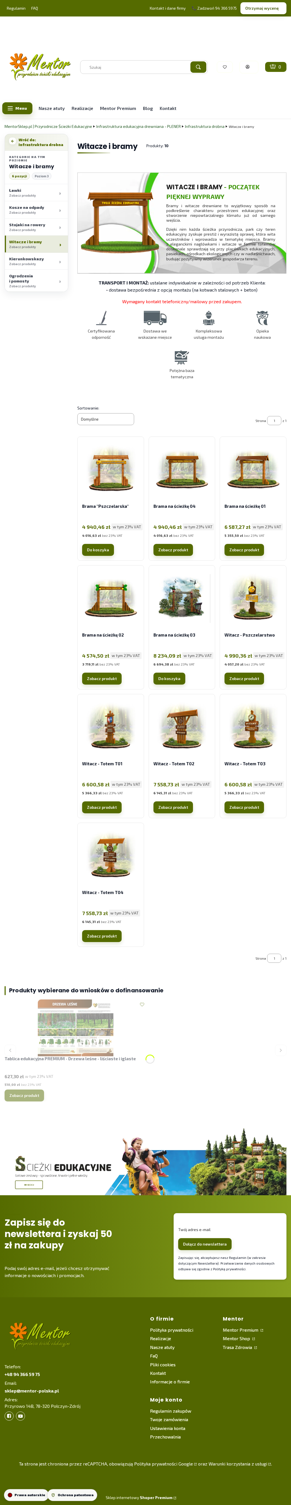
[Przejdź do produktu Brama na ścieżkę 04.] (182, 469)
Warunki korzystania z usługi (238, 1463)
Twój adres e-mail (194, 1229)
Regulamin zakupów (170, 1410)
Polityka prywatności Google (163, 1463)
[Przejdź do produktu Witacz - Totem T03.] (253, 727)
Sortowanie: (88, 408)
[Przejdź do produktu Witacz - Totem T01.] (110, 727)
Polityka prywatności (171, 1330)
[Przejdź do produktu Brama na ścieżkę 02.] (110, 598)
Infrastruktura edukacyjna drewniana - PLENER (138, 126)
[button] (198, 67)
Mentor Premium (241, 1330)
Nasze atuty (162, 1347)
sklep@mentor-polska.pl (32, 1390)
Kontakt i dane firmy (168, 8)
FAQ (34, 8)
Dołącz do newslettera (205, 1244)
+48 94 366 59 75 (22, 1374)
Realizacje (160, 1338)
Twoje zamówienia (169, 1419)
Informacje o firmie (170, 1381)
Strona (260, 421)
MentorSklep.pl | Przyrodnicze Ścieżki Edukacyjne (48, 126)
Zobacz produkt (173, 549)
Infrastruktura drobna (205, 126)
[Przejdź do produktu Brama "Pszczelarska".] (110, 469)
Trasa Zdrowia (238, 1347)
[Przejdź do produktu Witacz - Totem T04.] (110, 856)
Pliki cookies (163, 1364)
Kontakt (158, 1373)
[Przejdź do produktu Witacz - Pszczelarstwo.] (253, 598)
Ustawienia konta (167, 1428)
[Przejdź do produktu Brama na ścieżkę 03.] (182, 598)
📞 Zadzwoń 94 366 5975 (214, 8)
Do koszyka (98, 549)
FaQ (154, 1355)
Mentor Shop (237, 1338)
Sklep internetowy (139, 1497)
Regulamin (16, 8)
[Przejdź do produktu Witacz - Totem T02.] (182, 727)
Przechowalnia (165, 1436)
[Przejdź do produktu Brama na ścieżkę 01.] (253, 469)
